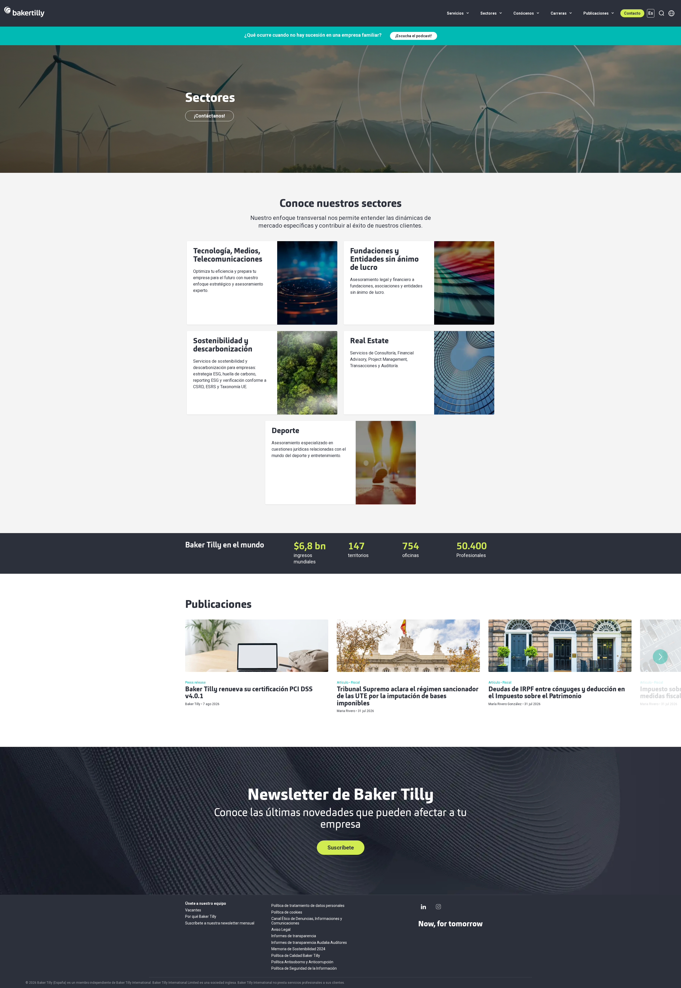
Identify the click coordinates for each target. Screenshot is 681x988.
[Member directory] (671, 13)
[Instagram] (438, 906)
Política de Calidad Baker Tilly (295, 955)
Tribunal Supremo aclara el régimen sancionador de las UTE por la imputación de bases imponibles (408, 696)
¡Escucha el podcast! (413, 36)
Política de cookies (286, 912)
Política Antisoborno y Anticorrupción (302, 962)
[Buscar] (661, 13)
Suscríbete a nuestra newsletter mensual (219, 923)
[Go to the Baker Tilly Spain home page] (24, 13)
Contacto (632, 13)
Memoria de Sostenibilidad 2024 (298, 949)
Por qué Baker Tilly (200, 916)
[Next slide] (660, 656)
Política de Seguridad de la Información (304, 968)
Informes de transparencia (293, 936)
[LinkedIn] (423, 906)
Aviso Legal (280, 929)
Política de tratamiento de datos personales (307, 905)
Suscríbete (340, 847)
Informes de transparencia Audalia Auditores (309, 942)
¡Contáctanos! (209, 116)
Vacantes (193, 910)
